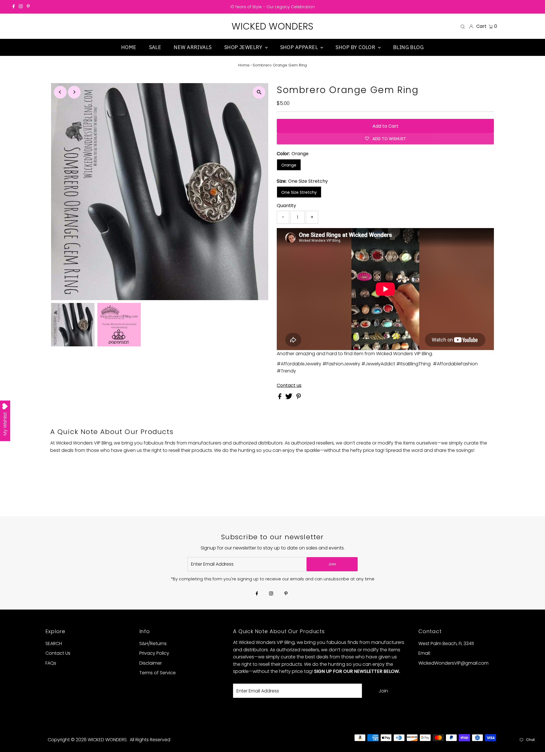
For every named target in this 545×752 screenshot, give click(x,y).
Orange (288, 165)
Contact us (289, 385)
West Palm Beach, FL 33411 (446, 643)
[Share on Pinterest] (298, 397)
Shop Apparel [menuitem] (299, 47)
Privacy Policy (154, 653)
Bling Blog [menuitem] (408, 47)
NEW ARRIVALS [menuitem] (192, 47)
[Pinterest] (28, 7)
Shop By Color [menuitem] (356, 47)
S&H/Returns (153, 643)
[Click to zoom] (259, 92)
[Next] (74, 92)
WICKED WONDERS (272, 26)
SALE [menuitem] (155, 47)
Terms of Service (157, 672)
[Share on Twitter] (289, 397)
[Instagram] (20, 7)
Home (244, 65)
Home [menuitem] (129, 47)
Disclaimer (150, 663)
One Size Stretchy (299, 192)
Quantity (286, 205)
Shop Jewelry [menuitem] (244, 47)
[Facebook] (13, 7)
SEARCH (53, 643)
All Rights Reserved (150, 739)
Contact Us (57, 653)
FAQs (50, 663)
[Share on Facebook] (280, 397)
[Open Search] (462, 26)
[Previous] (60, 92)
